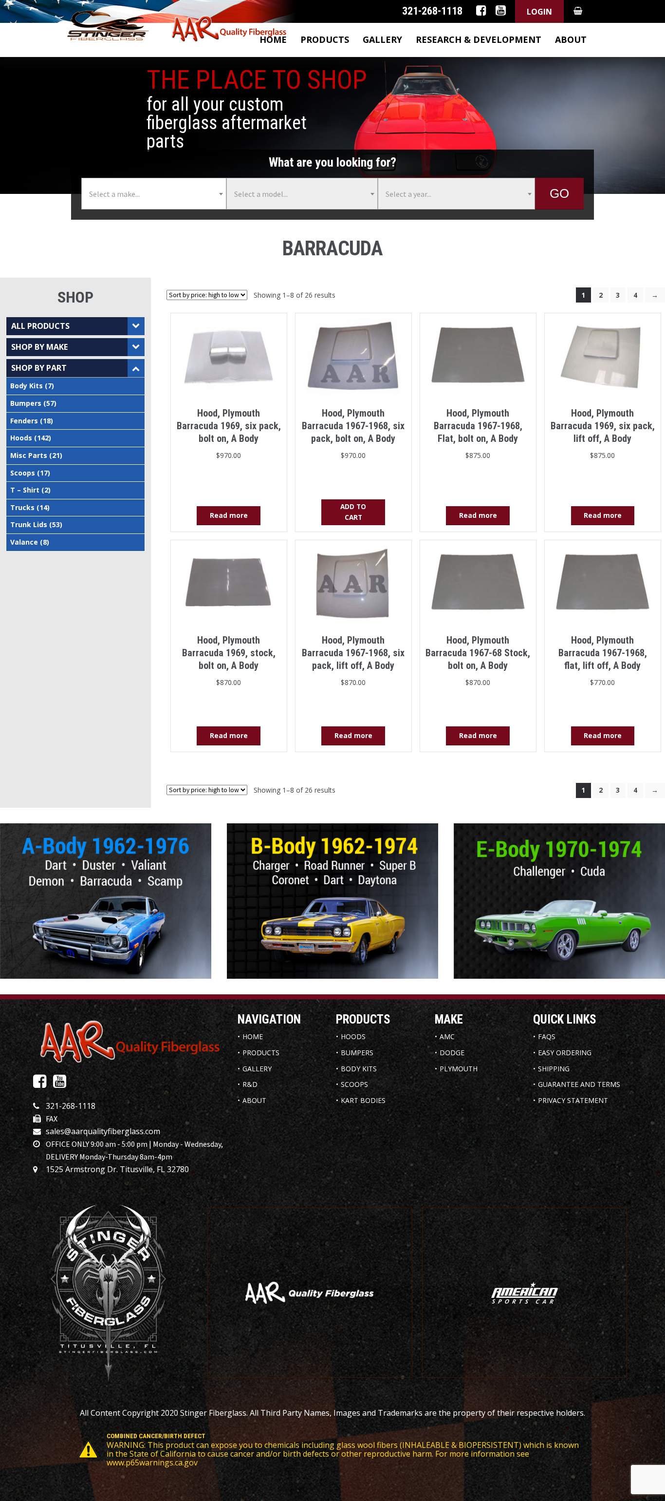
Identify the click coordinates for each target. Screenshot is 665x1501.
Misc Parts (28, 455)
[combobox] (153, 193)
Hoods (21, 437)
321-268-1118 (70, 1106)
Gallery (382, 39)
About (571, 39)
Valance (24, 542)
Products (324, 39)
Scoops (22, 472)
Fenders (24, 420)
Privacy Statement (573, 1100)
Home (252, 1036)
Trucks (22, 507)
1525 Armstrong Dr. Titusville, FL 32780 (117, 1169)
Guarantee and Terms (579, 1084)
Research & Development (478, 39)
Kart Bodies (363, 1100)
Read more (229, 515)
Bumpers (25, 403)
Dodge (452, 1052)
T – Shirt (24, 489)
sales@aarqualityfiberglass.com (103, 1131)
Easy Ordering (564, 1052)
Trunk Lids (28, 524)
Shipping (554, 1068)
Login (539, 11)
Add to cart (353, 512)
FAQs (546, 1036)
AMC (447, 1036)
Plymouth (459, 1068)
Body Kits (26, 385)
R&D (250, 1084)
